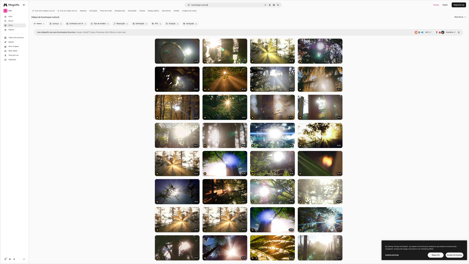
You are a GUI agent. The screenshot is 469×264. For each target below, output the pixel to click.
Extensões (449, 32)
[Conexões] (5, 259)
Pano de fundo (106, 11)
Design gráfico (153, 11)
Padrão (176, 11)
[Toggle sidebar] (24, 5)
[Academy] (10, 259)
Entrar (445, 5)
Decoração (132, 11)
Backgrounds (120, 11)
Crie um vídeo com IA (68, 11)
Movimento (166, 11)
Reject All (436, 255)
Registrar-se (459, 5)
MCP (427, 32)
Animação (93, 11)
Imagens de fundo (189, 11)
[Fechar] (458, 32)
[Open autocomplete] (187, 5)
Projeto (142, 11)
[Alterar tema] (14, 259)
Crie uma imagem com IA (45, 11)
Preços (436, 5)
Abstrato (83, 11)
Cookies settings (392, 255)
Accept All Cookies (454, 255)
